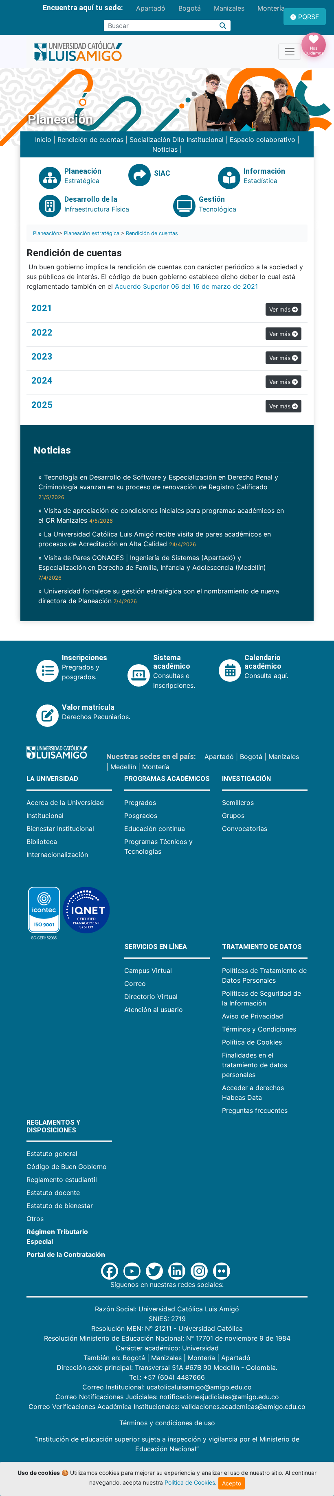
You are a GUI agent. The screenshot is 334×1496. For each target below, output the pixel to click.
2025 (42, 405)
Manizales (229, 8)
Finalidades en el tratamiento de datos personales (254, 1065)
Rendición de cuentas (90, 139)
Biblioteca (41, 841)
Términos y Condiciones (259, 1029)
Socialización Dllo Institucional (177, 139)
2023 (42, 356)
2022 (42, 332)
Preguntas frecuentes (255, 1110)
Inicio (43, 139)
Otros (35, 1219)
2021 (42, 308)
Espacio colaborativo (262, 139)
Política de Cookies (252, 1042)
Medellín (123, 767)
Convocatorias (244, 828)
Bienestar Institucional (60, 828)
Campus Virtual (148, 970)
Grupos (233, 815)
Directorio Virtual (151, 996)
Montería (271, 8)
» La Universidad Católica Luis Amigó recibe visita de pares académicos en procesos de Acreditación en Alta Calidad (154, 539)
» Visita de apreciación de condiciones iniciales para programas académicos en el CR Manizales (161, 515)
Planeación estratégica (91, 233)
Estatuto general (51, 1153)
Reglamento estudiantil (61, 1179)
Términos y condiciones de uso (167, 1423)
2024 (42, 380)
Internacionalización (57, 854)
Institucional (45, 815)
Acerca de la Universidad (65, 802)
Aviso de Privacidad (252, 1016)
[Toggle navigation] (289, 52)
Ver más (280, 309)
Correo (135, 983)
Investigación (246, 779)
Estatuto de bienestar (59, 1206)
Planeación (46, 233)
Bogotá (189, 8)
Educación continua (154, 828)
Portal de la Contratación (65, 1254)
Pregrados (140, 802)
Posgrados (140, 815)
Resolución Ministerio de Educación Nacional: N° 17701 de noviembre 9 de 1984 (167, 1338)
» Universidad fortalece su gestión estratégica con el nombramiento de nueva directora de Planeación (158, 596)
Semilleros (238, 802)
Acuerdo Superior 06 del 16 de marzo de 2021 (187, 286)
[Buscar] (223, 25)
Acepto (231, 1483)
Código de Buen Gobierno (66, 1166)
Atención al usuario (153, 1009)
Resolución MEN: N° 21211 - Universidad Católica (167, 1328)
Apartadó (150, 8)
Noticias (165, 149)
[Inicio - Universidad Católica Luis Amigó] (78, 51)
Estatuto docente (53, 1193)
